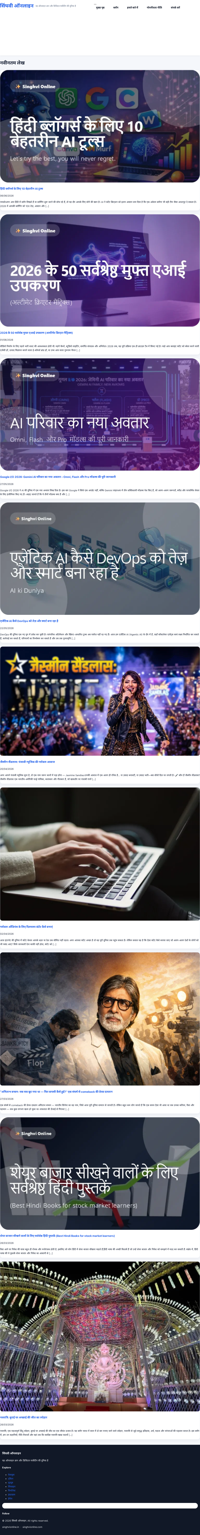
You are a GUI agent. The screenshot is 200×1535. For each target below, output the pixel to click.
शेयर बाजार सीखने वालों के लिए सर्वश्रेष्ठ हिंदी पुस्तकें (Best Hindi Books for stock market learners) (57, 1236)
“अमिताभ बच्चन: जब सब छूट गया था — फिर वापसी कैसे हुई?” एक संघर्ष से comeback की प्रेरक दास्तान (56, 1091)
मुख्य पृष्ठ (100, 7)
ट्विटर (10, 1478)
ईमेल (10, 1498)
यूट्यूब (10, 1482)
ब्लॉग (115, 7)
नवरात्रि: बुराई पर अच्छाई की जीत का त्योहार (23, 1417)
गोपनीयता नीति (154, 7)
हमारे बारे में (132, 7)
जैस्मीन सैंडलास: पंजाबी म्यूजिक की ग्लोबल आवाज (27, 762)
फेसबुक (11, 1474)
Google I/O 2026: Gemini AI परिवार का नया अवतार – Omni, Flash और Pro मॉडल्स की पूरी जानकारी (58, 477)
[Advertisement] (100, 33)
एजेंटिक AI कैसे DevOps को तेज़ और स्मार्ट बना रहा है (29, 621)
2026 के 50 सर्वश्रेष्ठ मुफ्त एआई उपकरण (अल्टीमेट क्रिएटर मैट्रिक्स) (36, 333)
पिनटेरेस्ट (12, 1490)
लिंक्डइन (11, 1486)
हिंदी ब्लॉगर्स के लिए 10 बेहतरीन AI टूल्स (21, 188)
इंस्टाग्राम (11, 1494)
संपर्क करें (175, 7)
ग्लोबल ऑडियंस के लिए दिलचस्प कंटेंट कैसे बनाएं (26, 927)
